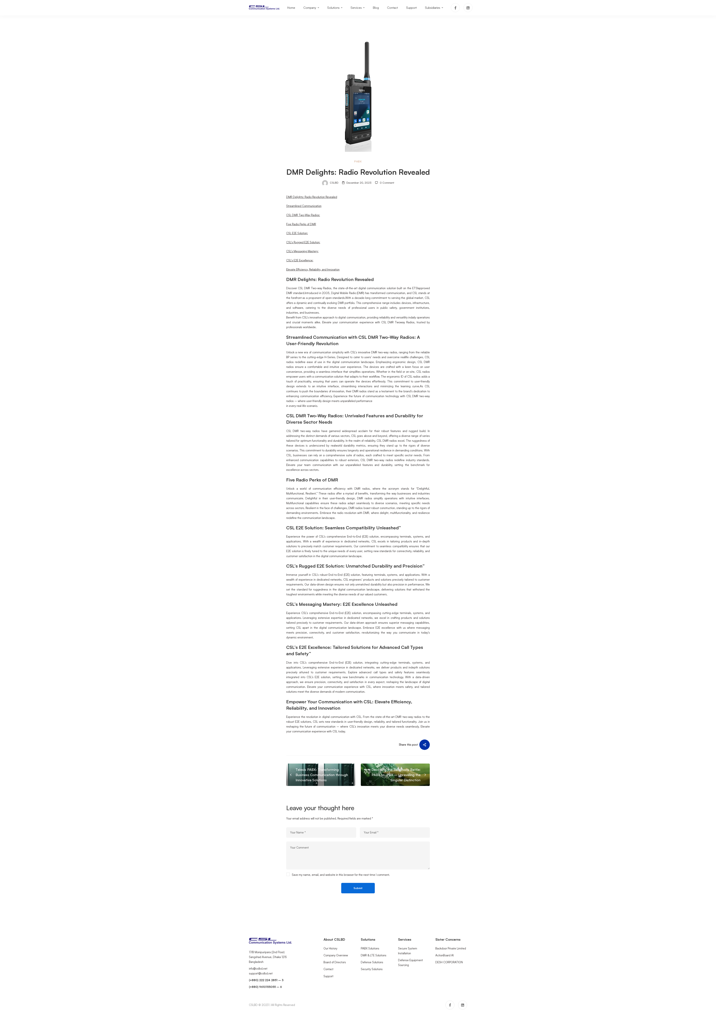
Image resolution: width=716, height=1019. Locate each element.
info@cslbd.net (258, 968)
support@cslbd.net (261, 973)
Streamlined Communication (303, 206)
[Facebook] (455, 7)
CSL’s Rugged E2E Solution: (303, 242)
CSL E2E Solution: (297, 233)
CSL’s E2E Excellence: (299, 260)
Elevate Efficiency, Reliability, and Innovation (313, 269)
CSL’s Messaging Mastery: (302, 251)
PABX (358, 161)
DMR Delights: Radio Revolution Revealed (311, 197)
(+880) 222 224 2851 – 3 (266, 980)
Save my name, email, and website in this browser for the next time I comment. (341, 875)
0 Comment (387, 182)
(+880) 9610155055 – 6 (265, 987)
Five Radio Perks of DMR (301, 224)
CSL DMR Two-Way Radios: (303, 215)
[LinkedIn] (468, 7)
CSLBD (333, 182)
